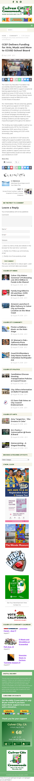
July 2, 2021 (7, 55)
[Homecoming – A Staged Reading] (5, 445)
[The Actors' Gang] (17, 176)
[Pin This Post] (11, 79)
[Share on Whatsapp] (19, 79)
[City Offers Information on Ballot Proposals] (5, 391)
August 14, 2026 (18, 363)
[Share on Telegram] (25, 79)
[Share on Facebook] (3, 79)
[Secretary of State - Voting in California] (17, 620)
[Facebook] (13, 2)
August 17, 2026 (18, 347)
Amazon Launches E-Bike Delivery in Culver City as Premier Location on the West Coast (21, 308)
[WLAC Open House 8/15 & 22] (17, 495)
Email (4, 235)
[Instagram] (20, 2)
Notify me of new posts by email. (15, 256)
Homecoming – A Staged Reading (18, 444)
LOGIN (26, 775)
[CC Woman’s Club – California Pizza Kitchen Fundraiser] (5, 342)
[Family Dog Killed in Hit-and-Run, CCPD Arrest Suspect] (5, 293)
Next (29, 19)
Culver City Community (12, 322)
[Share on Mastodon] (22, 79)
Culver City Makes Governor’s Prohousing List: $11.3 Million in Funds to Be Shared (21, 278)
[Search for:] (17, 30)
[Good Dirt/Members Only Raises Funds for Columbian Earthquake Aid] (5, 355)
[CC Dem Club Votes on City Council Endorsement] (5, 402)
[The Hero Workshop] (17, 572)
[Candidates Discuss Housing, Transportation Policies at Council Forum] (5, 376)
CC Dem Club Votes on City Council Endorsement (21, 403)
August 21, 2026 (18, 285)
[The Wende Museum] (17, 547)
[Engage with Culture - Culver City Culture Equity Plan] (17, 521)
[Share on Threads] (30, 79)
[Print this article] (16, 79)
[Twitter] (17, 2)
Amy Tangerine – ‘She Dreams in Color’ (21, 420)
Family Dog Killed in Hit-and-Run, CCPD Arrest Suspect (20, 293)
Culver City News (10, 271)
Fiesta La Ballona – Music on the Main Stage (19, 329)
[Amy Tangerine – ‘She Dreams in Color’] (5, 421)
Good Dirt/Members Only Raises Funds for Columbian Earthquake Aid (21, 356)
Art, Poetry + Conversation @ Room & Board (21, 432)
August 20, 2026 (18, 383)
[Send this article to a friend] (14, 79)
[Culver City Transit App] (17, 598)
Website (4, 240)
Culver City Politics (11, 369)
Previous (4, 19)
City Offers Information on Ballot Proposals (21, 391)
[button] (31, 25)
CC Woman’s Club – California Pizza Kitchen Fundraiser (19, 342)
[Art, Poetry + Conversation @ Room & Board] (5, 432)
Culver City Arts (10, 414)
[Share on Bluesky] (27, 79)
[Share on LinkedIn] (8, 79)
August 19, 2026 (18, 315)
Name (4, 229)
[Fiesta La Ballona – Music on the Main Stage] (5, 329)
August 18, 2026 (18, 394)
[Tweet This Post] (6, 79)
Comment (5, 215)
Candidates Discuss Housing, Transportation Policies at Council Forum (21, 377)
